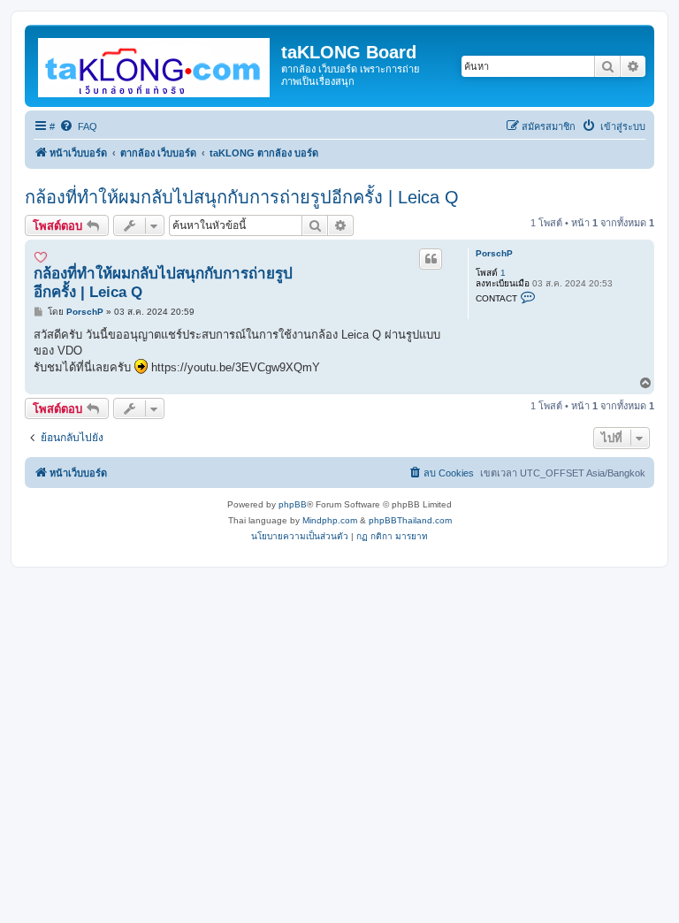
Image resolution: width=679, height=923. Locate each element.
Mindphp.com (329, 520)
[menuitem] (78, 126)
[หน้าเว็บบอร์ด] (155, 64)
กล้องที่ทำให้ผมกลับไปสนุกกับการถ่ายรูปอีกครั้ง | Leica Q (242, 197)
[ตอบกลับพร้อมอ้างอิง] (430, 259)
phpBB (292, 504)
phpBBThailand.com (410, 520)
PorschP (494, 253)
